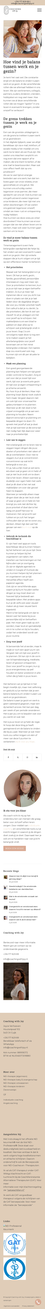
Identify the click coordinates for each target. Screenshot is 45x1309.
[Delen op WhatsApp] (27, 757)
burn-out (27, 527)
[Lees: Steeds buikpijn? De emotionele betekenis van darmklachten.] (5, 887)
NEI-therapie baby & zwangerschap (20, 1079)
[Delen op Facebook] (8, 757)
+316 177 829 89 (22, 1)
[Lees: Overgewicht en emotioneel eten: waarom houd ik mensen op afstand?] (5, 907)
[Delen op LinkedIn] (37, 757)
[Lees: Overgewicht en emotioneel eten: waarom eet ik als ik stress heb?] (5, 918)
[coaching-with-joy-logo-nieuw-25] (18, 10)
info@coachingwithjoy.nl (22, 3)
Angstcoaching (10, 1103)
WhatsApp (8, 1044)
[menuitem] (38, 10)
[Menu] (38, 10)
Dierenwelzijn (9, 1090)
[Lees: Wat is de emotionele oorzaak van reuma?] (5, 897)
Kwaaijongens (30, 1297)
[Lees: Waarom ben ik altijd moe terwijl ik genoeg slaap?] (5, 877)
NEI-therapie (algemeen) (15, 1076)
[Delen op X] (17, 757)
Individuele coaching (13, 1100)
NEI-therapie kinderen (14, 1086)
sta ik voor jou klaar (25, 742)
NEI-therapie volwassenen (15, 1083)
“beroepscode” (25, 1205)
